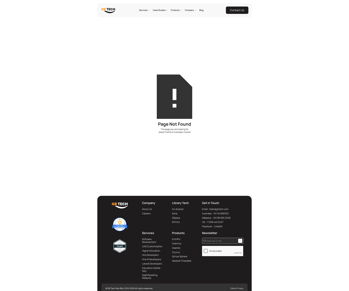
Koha (174, 213)
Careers (146, 213)
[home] (109, 10)
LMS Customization (152, 246)
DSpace (176, 217)
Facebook (207, 226)
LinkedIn (218, 226)
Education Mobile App (151, 269)
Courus (176, 252)
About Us (147, 209)
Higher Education (151, 250)
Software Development (149, 241)
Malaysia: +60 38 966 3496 (216, 217)
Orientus (176, 243)
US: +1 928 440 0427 (212, 222)
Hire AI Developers (151, 259)
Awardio (176, 247)
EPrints (176, 222)
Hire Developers (150, 254)
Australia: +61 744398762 (215, 213)
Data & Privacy (236, 288)
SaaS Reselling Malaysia (149, 276)
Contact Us (237, 10)
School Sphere (179, 256)
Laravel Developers (152, 263)
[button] (144, 10)
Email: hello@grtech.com (215, 209)
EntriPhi (176, 239)
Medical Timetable (181, 260)
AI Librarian (178, 209)
